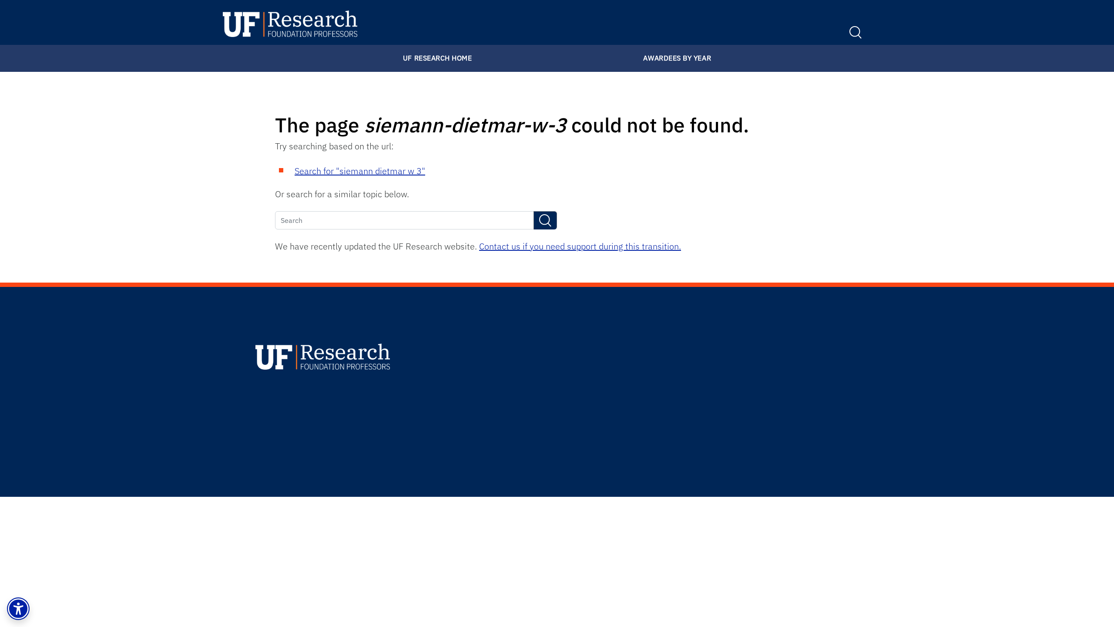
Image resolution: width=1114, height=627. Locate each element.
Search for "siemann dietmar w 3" (360, 171)
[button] (18, 608)
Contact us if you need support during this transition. (580, 246)
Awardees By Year (677, 58)
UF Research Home (437, 58)
